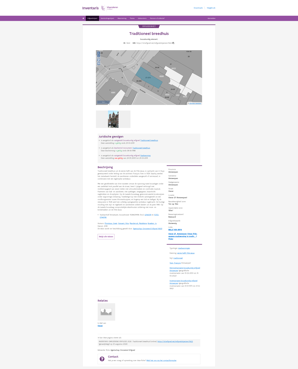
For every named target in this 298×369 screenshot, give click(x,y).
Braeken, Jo (152, 223)
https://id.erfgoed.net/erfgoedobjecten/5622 (175, 341)
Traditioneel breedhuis (149, 140)
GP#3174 (148, 215)
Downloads (198, 8)
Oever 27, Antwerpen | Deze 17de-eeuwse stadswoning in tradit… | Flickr (182, 236)
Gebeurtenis (142, 18)
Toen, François (175, 263)
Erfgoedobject (92, 18)
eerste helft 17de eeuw (186, 253)
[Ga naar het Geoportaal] (98, 59)
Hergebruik (211, 8)
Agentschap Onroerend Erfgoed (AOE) (147, 229)
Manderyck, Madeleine (138, 223)
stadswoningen (184, 248)
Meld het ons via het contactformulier (161, 360)
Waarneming (122, 18)
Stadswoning (145, 155)
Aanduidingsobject (107, 18)
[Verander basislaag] (98, 63)
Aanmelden (211, 18)
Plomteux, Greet (111, 223)
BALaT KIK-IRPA (175, 230)
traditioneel (178, 258)
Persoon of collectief (157, 18)
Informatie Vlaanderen (195, 103)
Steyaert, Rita (123, 223)
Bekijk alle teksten (106, 236)
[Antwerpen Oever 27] (113, 119)
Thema (132, 18)
